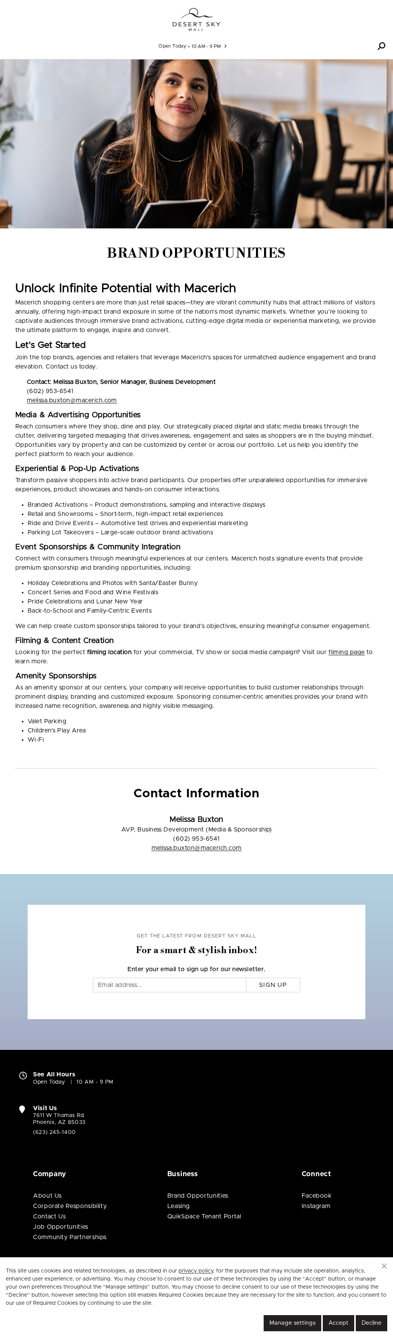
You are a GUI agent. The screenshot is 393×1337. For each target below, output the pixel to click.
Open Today (172, 46)
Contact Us (49, 1216)
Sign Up (273, 985)
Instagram (316, 1206)
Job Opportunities (60, 1227)
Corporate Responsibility (70, 1206)
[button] (381, 46)
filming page (347, 652)
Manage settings (292, 1323)
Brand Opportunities (197, 1196)
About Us (47, 1196)
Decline (371, 1323)
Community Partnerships (70, 1237)
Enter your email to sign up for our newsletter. (196, 969)
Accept (338, 1323)
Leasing (178, 1206)
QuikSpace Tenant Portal (204, 1216)
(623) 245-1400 (54, 1132)
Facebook (317, 1196)
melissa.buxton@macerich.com (72, 400)
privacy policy (195, 1271)
